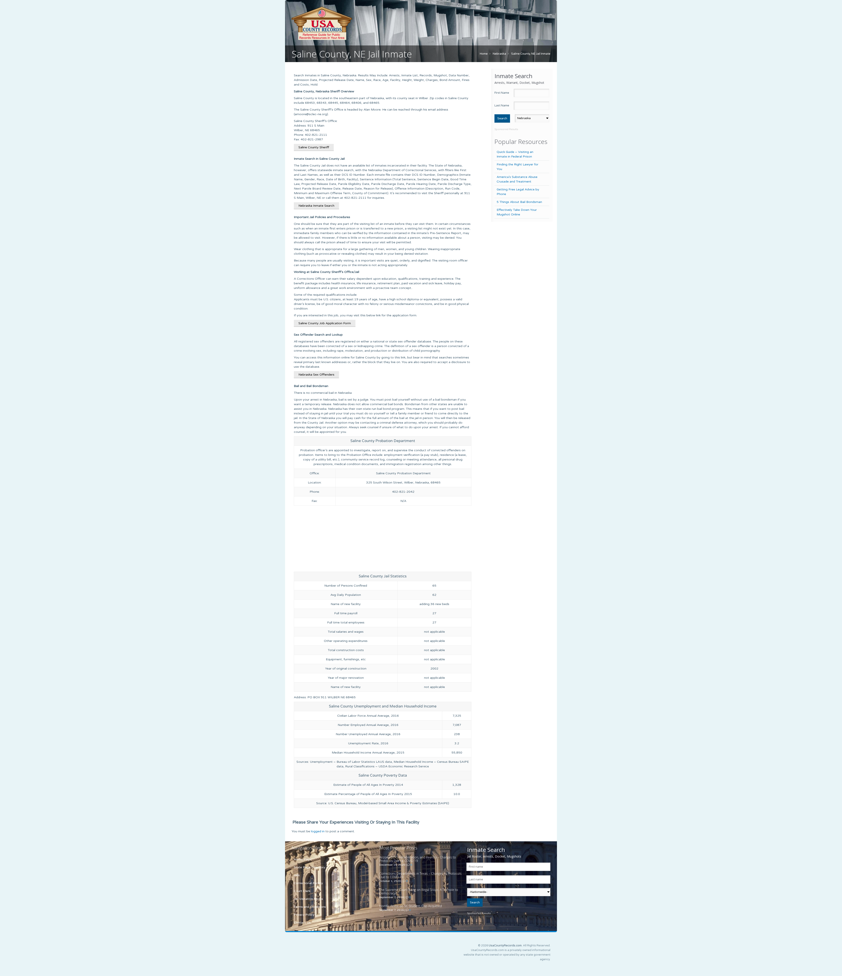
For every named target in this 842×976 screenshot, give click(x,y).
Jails (297, 875)
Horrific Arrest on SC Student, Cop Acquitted (410, 906)
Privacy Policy (304, 915)
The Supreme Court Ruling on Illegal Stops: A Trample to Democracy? (418, 891)
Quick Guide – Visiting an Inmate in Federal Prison (515, 154)
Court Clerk (302, 891)
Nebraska (499, 54)
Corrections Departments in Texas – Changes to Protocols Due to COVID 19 (420, 875)
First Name (501, 93)
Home (484, 54)
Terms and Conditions (310, 907)
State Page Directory (309, 867)
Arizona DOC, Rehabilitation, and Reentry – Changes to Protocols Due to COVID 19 (417, 859)
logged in (318, 831)
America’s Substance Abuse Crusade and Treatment (517, 179)
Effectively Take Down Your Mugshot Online (517, 212)
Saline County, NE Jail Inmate (530, 54)
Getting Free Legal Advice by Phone (518, 192)
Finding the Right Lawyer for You (517, 167)
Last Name (501, 105)
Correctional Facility (308, 883)
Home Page (302, 859)
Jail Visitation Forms (308, 899)
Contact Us (302, 922)
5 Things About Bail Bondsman (519, 202)
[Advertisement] (382, 539)
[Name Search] (342, 23)
